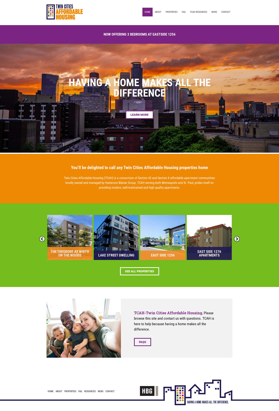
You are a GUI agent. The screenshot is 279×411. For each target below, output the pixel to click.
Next (237, 239)
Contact (110, 391)
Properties (70, 391)
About (59, 391)
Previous (42, 239)
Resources (90, 391)
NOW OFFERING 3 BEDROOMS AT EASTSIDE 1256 (140, 34)
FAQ (80, 391)
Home (50, 391)
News (100, 391)
